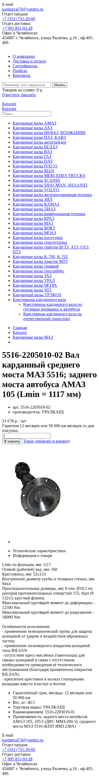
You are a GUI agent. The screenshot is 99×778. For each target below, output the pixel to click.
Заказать (28, 94)
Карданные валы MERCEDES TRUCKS (49, 175)
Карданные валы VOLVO (36, 190)
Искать (59, 85)
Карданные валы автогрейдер (39, 142)
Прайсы (20, 70)
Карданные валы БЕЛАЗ (35, 147)
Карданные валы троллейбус (38, 271)
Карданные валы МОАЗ (34, 233)
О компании (24, 56)
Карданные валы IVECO (35, 166)
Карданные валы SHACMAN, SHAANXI (50, 185)
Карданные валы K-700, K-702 (40, 256)
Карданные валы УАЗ (32, 275)
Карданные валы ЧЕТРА (35, 285)
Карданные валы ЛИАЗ (34, 209)
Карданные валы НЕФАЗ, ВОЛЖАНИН (49, 132)
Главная (20, 327)
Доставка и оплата (29, 61)
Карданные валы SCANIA (36, 180)
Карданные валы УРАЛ (34, 280)
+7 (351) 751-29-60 (18, 18)
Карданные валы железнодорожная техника (52, 194)
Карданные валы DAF (33, 161)
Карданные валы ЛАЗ (32, 128)
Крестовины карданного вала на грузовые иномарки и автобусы (52, 306)
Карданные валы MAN (33, 171)
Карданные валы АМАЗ (34, 123)
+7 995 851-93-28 (17, 28)
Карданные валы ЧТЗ (32, 290)
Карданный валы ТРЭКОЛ (37, 295)
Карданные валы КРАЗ (33, 218)
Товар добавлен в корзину (46, 441)
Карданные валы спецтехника (40, 242)
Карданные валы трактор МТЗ (40, 261)
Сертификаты (25, 66)
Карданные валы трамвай (36, 266)
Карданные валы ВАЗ (32, 151)
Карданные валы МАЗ (33, 223)
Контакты (21, 75)
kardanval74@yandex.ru (22, 9)
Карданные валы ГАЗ (32, 156)
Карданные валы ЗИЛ (32, 199)
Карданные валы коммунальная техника (49, 213)
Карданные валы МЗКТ (34, 228)
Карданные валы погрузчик (38, 237)
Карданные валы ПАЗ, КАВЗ (39, 137)
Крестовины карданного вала (39, 299)
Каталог (20, 332)
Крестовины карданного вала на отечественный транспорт (52, 316)
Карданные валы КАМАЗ (36, 204)
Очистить (11, 94)
